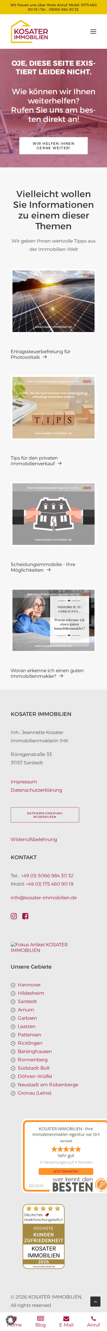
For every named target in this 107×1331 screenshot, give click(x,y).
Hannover (29, 985)
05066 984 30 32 (63, 9)
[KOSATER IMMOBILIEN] (29, 31)
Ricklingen (30, 1043)
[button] (93, 31)
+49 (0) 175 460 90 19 (49, 884)
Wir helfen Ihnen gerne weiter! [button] (54, 145)
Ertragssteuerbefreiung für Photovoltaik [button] (40, 354)
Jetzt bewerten (65, 1171)
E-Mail (66, 1325)
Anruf (93, 1325)
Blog (40, 1325)
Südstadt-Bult (34, 1068)
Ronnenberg (33, 1060)
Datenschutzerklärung (36, 790)
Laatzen (27, 1026)
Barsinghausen (35, 1051)
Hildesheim (31, 993)
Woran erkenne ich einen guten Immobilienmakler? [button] (47, 673)
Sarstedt (27, 1001)
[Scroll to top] (95, 1301)
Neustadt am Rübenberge (48, 1085)
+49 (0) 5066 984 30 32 (47, 876)
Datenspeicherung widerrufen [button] (45, 814)
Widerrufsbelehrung (34, 839)
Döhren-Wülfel (35, 1076)
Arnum (26, 1010)
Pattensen (29, 1035)
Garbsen (27, 1018)
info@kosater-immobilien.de (44, 898)
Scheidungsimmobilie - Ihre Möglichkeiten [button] (43, 567)
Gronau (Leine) (34, 1093)
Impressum (24, 782)
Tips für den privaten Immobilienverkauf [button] (34, 460)
